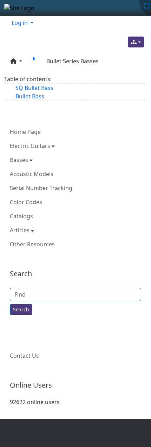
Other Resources (32, 244)
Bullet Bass (29, 96)
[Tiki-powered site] (22, 8)
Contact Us (24, 355)
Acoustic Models (31, 174)
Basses (19, 160)
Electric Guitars (31, 146)
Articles (20, 230)
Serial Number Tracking (41, 188)
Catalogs (21, 216)
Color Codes (26, 202)
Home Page (25, 132)
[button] (16, 61)
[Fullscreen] (146, 6)
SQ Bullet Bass (34, 88)
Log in (20, 23)
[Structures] (136, 42)
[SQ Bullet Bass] (35, 61)
